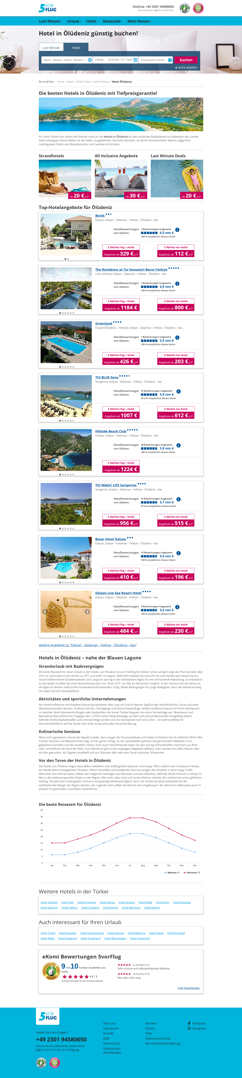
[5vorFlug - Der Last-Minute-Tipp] (47, 8)
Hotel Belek (145, 902)
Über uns (109, 1023)
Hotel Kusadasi (182, 902)
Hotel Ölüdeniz (90, 907)
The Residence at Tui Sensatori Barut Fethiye (131, 269)
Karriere (150, 1023)
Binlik (100, 215)
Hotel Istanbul (49, 902)
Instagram (199, 1028)
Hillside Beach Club (110, 431)
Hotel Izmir (162, 902)
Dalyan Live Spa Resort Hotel (118, 593)
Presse (149, 1028)
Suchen (186, 59)
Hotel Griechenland (92, 933)
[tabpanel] (66, 234)
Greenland (103, 323)
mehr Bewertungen (189, 988)
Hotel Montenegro (115, 938)
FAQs (148, 1033)
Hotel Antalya (127, 902)
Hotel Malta (48, 938)
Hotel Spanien (115, 933)
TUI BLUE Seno (106, 377)
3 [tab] (65, 313)
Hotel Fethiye (69, 907)
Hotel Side (67, 902)
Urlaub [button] (73, 21)
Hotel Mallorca (136, 933)
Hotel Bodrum (49, 907)
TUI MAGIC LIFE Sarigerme (116, 485)
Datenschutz (111, 1043)
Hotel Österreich (140, 938)
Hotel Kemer (110, 907)
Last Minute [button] (49, 21)
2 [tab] (68, 259)
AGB (106, 1038)
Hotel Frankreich (91, 938)
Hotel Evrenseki (86, 902)
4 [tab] (68, 313)
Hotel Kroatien (68, 933)
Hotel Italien (156, 933)
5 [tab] (70, 313)
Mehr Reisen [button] (139, 21)
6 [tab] (73, 313)
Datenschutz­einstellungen (112, 1050)
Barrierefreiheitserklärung (158, 1043)
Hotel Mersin (152, 907)
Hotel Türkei (48, 933)
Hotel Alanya (107, 902)
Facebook (198, 1023)
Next (87, 234)
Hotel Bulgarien (67, 938)
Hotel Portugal (176, 933)
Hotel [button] (91, 21)
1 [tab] (65, 259)
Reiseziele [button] (111, 21)
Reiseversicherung (157, 1038)
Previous (45, 234)
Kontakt (108, 1033)
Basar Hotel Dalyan (110, 539)
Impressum (111, 1028)
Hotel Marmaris (131, 907)
